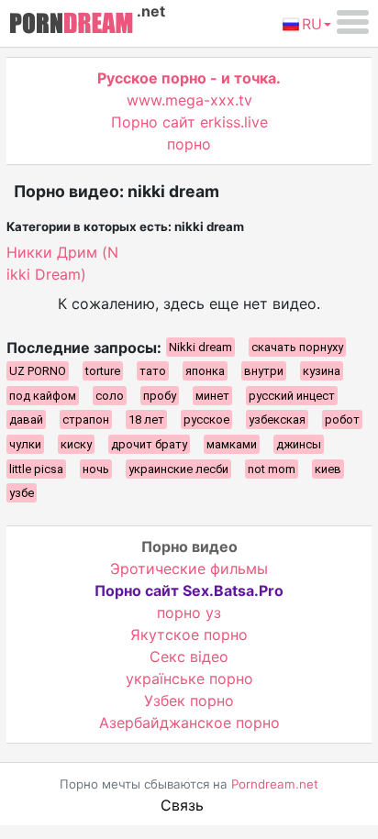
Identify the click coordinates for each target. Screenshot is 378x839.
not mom (271, 469)
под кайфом (42, 396)
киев (328, 469)
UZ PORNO (37, 371)
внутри (264, 371)
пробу (159, 396)
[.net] (71, 25)
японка (205, 371)
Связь (182, 805)
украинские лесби (178, 469)
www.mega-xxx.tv (189, 100)
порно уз (189, 612)
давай (26, 419)
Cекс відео (189, 656)
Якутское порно (189, 634)
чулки (25, 444)
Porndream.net (274, 784)
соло (109, 396)
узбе (21, 493)
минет (212, 396)
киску (76, 444)
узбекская (277, 419)
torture (102, 371)
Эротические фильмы (189, 568)
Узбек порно (189, 700)
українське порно (189, 678)
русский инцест (292, 396)
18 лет (146, 419)
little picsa (36, 469)
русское (206, 419)
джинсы (298, 444)
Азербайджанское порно (189, 722)
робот (342, 419)
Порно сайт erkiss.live (189, 122)
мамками (231, 444)
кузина (321, 371)
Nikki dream (200, 347)
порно (189, 144)
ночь (96, 469)
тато (152, 371)
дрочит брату (149, 444)
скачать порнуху (297, 347)
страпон (85, 419)
